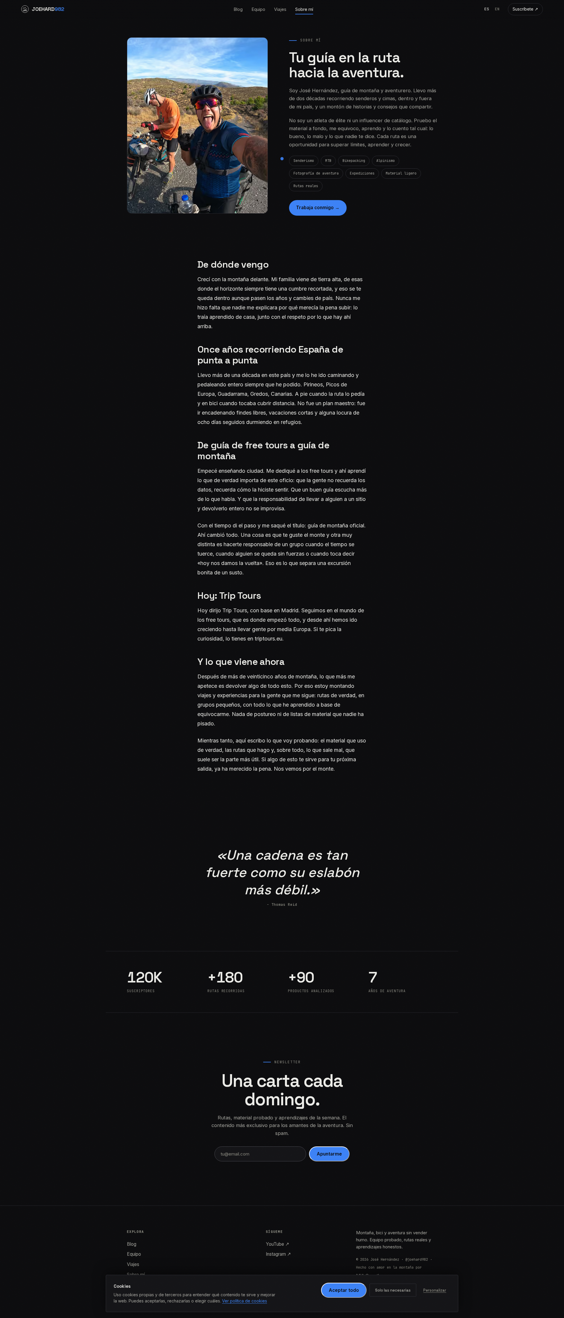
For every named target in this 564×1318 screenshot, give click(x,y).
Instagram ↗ (278, 1254)
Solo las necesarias (393, 1290)
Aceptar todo (344, 1290)
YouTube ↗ (277, 1244)
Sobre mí (304, 9)
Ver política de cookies (244, 1300)
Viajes (280, 9)
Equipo (258, 9)
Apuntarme (329, 1154)
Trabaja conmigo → (318, 207)
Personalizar (434, 1290)
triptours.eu (268, 638)
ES (486, 8)
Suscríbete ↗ (525, 8)
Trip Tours (234, 610)
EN (497, 8)
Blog (238, 9)
